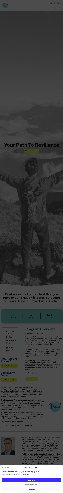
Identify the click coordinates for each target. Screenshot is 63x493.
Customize (31, 489)
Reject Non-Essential (31, 484)
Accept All (31, 480)
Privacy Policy (17, 474)
